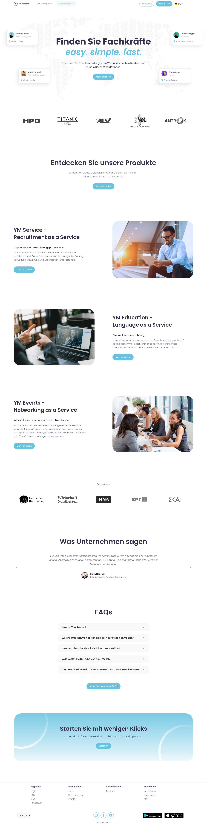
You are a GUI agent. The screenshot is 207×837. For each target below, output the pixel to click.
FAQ (33, 795)
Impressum (150, 791)
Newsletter (36, 803)
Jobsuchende (43, 3)
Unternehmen (65, 3)
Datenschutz (150, 795)
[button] (16, 566)
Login (33, 791)
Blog (33, 799)
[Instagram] (96, 815)
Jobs (70, 791)
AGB (146, 799)
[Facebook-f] (103, 815)
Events (71, 799)
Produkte (110, 791)
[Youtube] (111, 815)
